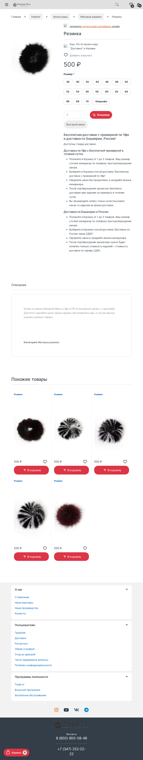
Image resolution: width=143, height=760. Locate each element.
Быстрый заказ (75, 124)
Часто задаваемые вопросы (31, 659)
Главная (16, 16)
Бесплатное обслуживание (30, 695)
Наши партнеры (24, 602)
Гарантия (20, 632)
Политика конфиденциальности (33, 665)
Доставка (20, 638)
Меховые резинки (90, 16)
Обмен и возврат (25, 648)
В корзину (103, 114)
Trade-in (19, 684)
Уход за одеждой (25, 654)
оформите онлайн (95, 26)
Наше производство (26, 607)
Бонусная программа (27, 689)
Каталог (35, 16)
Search (117, 4)
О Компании (22, 597)
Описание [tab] (18, 285)
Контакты (20, 613)
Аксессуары (60, 16)
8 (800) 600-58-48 (71, 738)
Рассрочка (21, 643)
